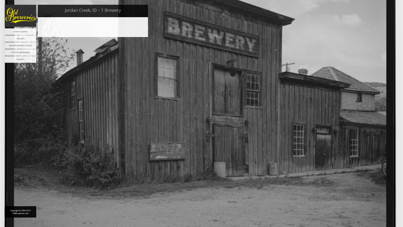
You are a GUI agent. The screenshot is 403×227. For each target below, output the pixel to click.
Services (20, 38)
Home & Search (20, 31)
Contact (20, 59)
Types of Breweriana (20, 52)
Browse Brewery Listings (20, 45)
